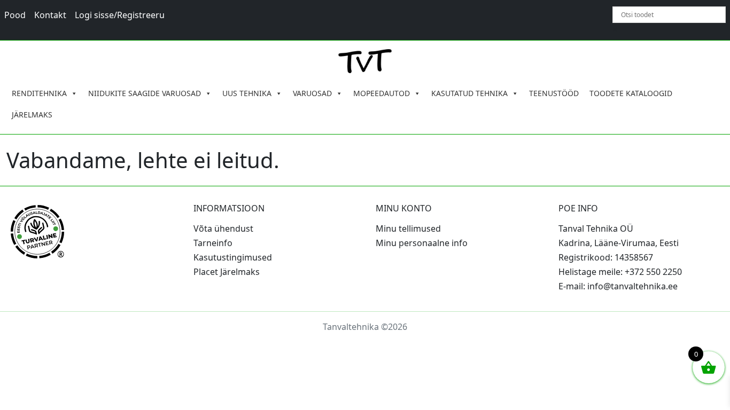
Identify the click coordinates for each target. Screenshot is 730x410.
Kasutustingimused (232, 257)
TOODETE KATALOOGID (630, 93)
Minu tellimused (408, 228)
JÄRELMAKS (32, 114)
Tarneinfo (212, 243)
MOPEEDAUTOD (381, 93)
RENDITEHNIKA (39, 93)
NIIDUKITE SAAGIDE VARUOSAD (144, 93)
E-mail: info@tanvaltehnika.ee (618, 286)
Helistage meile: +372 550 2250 (620, 272)
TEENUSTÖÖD (554, 93)
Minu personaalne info (422, 243)
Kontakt (50, 15)
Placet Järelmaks (226, 272)
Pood (15, 15)
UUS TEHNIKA (246, 93)
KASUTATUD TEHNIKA (469, 93)
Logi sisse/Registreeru (120, 15)
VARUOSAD (312, 93)
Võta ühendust (223, 228)
